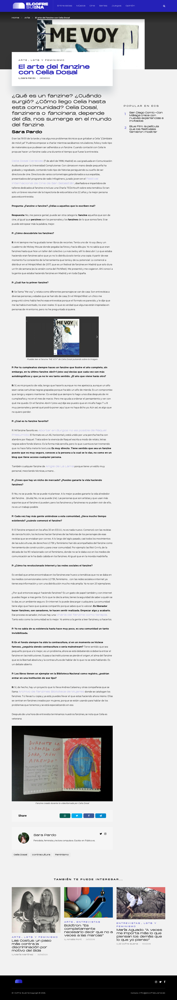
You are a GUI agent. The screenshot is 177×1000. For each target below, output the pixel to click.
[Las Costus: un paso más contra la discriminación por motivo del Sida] (36, 910)
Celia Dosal (20, 855)
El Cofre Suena (128, 944)
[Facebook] (164, 982)
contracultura (41, 855)
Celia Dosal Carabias (27, 161)
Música (80, 6)
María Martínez (23, 955)
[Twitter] (160, 982)
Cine (92, 6)
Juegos (116, 6)
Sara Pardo (28, 78)
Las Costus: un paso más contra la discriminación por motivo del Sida (31, 945)
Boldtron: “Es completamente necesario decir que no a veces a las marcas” (88, 930)
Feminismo (62, 855)
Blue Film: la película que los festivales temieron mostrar (144, 129)
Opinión (130, 6)
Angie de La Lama (60, 466)
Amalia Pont (74, 940)
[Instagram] (156, 982)
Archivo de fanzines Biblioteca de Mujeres (51, 692)
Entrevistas (64, 6)
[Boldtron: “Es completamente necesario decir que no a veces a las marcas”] (88, 902)
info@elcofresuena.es (152, 993)
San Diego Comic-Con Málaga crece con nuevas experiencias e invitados (146, 116)
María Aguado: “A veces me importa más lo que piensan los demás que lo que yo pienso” (139, 935)
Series (103, 6)
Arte (23, 60)
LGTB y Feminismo (48, 60)
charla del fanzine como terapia (81, 615)
